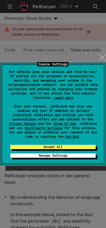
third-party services (43, 128)
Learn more (63, 98)
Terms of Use (64, 124)
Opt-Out (72, 137)
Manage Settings (53, 155)
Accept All (53, 147)
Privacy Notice (22, 124)
